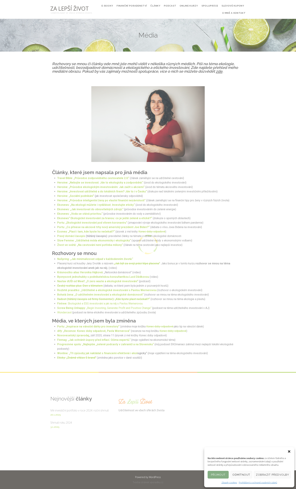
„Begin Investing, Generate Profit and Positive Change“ (104, 308)
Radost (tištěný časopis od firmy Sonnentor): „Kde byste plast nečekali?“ (103, 299)
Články (155, 5)
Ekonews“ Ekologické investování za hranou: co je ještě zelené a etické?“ (104, 218)
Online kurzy (189, 5)
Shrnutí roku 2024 (61, 418)
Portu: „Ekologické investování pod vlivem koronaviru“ (92, 222)
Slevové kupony (233, 5)
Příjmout (218, 474)
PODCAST (170, 5)
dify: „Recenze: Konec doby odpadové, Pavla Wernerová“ (93, 331)
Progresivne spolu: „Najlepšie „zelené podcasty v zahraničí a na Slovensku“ (105, 344)
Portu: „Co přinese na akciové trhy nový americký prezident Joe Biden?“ (103, 227)
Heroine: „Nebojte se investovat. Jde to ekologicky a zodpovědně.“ (100, 182)
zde (219, 71)
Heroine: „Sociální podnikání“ (75, 196)
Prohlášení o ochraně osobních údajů (258, 482)
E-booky (107, 5)
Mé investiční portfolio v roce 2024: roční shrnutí (79, 406)
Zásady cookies (229, 482)
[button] (289, 451)
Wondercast (64, 312)
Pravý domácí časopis (71, 236)
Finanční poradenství (132, 5)
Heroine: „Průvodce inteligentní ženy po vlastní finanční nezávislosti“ (101, 200)
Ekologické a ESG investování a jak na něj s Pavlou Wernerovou (100, 303)
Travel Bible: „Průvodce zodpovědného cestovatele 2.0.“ (93, 178)
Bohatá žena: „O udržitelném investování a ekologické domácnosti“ (100, 294)
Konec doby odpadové (151, 231)
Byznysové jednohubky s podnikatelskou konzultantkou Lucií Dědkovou (103, 276)
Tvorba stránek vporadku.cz (148, 482)
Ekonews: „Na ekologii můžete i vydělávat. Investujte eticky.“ (96, 204)
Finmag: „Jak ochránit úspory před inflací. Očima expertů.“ (94, 339)
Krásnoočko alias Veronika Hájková (80, 272)
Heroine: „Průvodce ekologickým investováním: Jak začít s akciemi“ (101, 187)
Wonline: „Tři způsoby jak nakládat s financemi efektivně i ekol (97, 353)
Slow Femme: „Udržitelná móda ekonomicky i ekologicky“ (94, 240)
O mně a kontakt (234, 13)
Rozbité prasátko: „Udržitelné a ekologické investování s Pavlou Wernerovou (107, 290)
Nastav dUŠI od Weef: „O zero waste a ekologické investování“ (97, 281)
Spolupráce (210, 5)
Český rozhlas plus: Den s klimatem (80, 285)
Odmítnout (241, 474)
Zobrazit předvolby (272, 474)
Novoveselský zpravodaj (73, 335)
